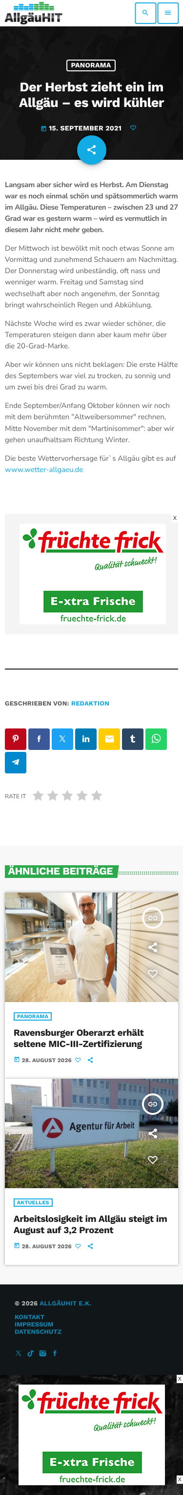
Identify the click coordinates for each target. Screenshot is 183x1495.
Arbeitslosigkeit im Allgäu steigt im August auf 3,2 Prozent (90, 1224)
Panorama (91, 65)
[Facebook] (55, 1354)
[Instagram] (43, 1354)
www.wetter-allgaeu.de (44, 470)
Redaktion (90, 703)
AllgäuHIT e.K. (65, 1303)
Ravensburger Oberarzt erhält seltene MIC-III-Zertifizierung (79, 1038)
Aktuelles (33, 1202)
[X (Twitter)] (18, 1354)
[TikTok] (31, 1354)
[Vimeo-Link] (33, 13)
